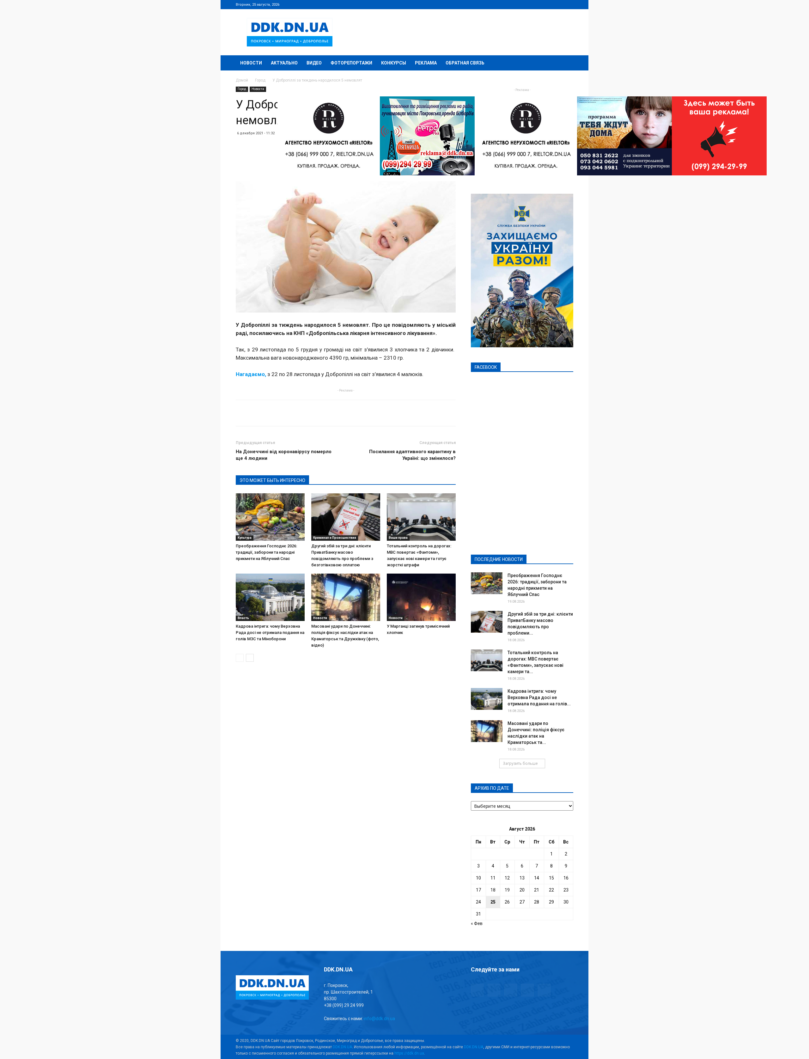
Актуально (284, 62)
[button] (565, 63)
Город (260, 80)
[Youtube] (568, 4)
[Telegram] (537, 4)
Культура (245, 537)
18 (493, 889)
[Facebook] (527, 4)
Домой (242, 80)
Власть (243, 618)
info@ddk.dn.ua (379, 1018)
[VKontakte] (558, 4)
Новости (251, 62)
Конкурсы (393, 62)
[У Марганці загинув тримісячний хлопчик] (421, 597)
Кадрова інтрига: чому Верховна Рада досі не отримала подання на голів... (539, 697)
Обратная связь (465, 62)
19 (507, 889)
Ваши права (398, 537)
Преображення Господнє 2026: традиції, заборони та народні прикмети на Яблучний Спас (266, 552)
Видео (314, 62)
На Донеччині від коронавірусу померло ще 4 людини (284, 455)
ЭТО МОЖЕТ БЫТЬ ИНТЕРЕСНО (272, 480)
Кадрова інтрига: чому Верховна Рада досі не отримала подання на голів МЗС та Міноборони (270, 632)
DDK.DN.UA (342, 1047)
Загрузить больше (520, 763)
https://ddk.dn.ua (409, 1053)
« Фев (477, 923)
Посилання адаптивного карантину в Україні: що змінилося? (412, 455)
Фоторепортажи (351, 62)
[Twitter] (547, 4)
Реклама (426, 62)
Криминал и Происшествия (334, 537)
